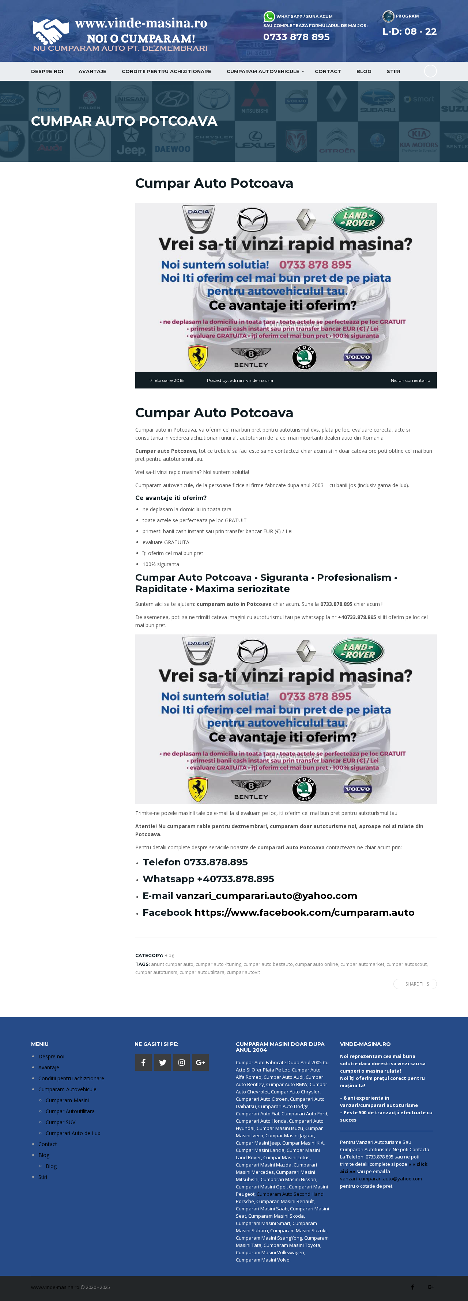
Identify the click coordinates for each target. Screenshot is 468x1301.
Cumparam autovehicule (263, 71)
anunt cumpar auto (172, 964)
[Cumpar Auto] (286, 718)
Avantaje (92, 71)
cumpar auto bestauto (268, 964)
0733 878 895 (296, 37)
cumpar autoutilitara (202, 972)
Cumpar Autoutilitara (70, 1111)
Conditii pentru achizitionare (166, 71)
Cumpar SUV (60, 1122)
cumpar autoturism (156, 972)
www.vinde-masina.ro (55, 1287)
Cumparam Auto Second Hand (290, 1194)
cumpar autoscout (406, 964)
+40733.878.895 (235, 879)
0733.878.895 (216, 862)
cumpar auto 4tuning (218, 964)
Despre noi (47, 71)
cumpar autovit (243, 972)
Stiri (393, 71)
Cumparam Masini (67, 1100)
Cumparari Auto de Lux (73, 1133)
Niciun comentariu (410, 380)
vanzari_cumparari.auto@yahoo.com (267, 896)
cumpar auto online (316, 964)
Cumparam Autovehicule (67, 1089)
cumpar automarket (362, 964)
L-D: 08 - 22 (409, 31)
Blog (363, 71)
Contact (328, 71)
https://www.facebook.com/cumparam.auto (305, 912)
